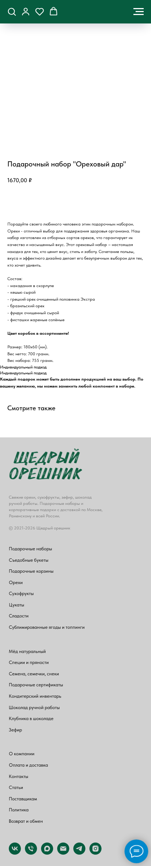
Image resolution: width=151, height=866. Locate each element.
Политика (19, 809)
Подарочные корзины (31, 571)
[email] (63, 853)
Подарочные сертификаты (36, 684)
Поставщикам (23, 798)
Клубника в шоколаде (31, 718)
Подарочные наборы (30, 548)
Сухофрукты (21, 593)
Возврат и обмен (26, 821)
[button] (11, 11)
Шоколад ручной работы (34, 707)
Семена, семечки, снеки (34, 673)
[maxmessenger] (47, 853)
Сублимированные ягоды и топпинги (47, 627)
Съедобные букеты (28, 560)
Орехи (16, 582)
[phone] (31, 853)
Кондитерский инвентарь (35, 696)
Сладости (19, 616)
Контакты (18, 776)
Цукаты (16, 605)
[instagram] (95, 853)
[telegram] (79, 853)
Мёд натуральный (27, 651)
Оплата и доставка (28, 765)
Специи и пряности (29, 662)
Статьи (16, 787)
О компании (21, 753)
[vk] (15, 853)
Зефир (15, 730)
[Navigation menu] (138, 11)
